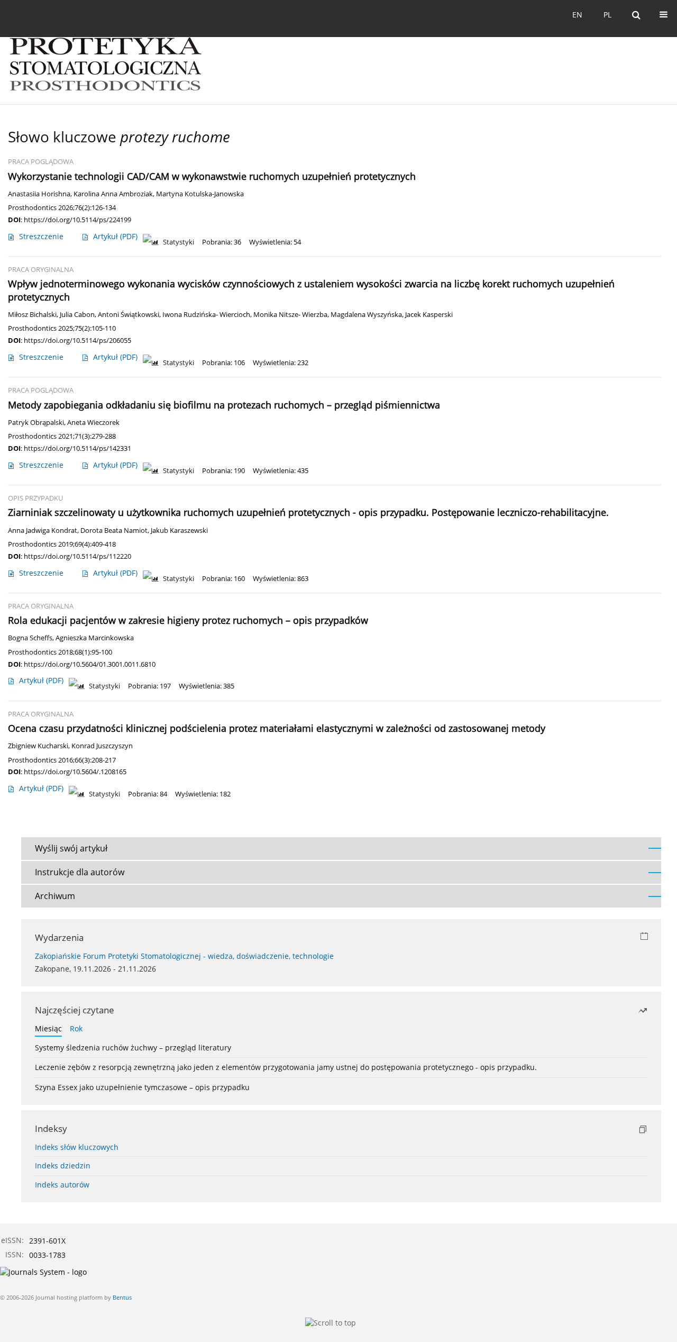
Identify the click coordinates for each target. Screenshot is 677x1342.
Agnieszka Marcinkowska (95, 637)
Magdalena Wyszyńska (366, 314)
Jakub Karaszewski (179, 530)
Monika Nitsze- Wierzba (290, 314)
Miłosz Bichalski (32, 314)
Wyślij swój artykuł (71, 848)
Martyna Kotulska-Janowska (200, 193)
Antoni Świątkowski (128, 314)
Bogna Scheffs (30, 637)
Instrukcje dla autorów (79, 872)
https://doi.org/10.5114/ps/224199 (77, 219)
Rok (76, 1028)
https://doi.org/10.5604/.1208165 (75, 771)
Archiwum (55, 896)
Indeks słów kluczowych (76, 1147)
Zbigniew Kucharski (38, 745)
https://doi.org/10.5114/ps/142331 (77, 448)
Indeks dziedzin (62, 1165)
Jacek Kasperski (429, 314)
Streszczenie (41, 236)
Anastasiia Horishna (39, 193)
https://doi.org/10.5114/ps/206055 (77, 340)
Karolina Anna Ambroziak (113, 193)
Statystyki (178, 242)
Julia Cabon (77, 314)
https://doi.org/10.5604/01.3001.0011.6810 (89, 664)
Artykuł (115, 236)
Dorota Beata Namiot (114, 530)
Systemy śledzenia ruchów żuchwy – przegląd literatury (133, 1047)
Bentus (122, 1297)
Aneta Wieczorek (93, 422)
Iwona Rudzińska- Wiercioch (206, 314)
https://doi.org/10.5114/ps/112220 (77, 556)
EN (577, 15)
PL (607, 15)
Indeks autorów (62, 1185)
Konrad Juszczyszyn (102, 745)
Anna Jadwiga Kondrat (42, 530)
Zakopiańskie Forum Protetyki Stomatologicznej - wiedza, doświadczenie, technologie (184, 956)
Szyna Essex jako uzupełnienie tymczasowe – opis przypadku (142, 1087)
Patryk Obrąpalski (36, 422)
